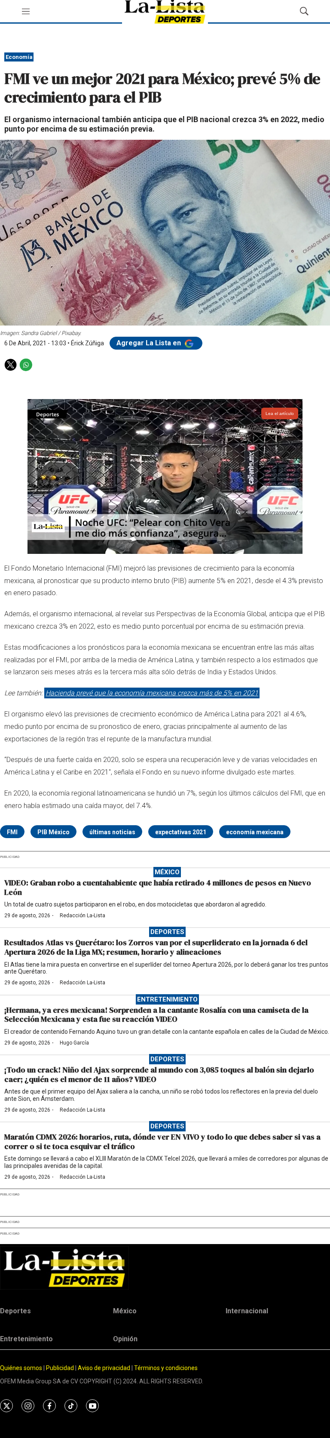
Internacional (247, 1311)
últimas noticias (112, 832)
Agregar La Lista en (149, 343)
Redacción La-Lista (82, 916)
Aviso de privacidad (104, 1367)
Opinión (125, 1339)
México (167, 872)
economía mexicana (255, 832)
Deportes (167, 932)
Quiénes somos (21, 1367)
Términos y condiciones (166, 1367)
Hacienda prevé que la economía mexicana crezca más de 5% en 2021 (152, 693)
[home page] (165, 1268)
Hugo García (74, 1043)
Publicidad (60, 1367)
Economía (19, 57)
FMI (12, 832)
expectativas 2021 (180, 832)
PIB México (53, 832)
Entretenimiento (167, 999)
